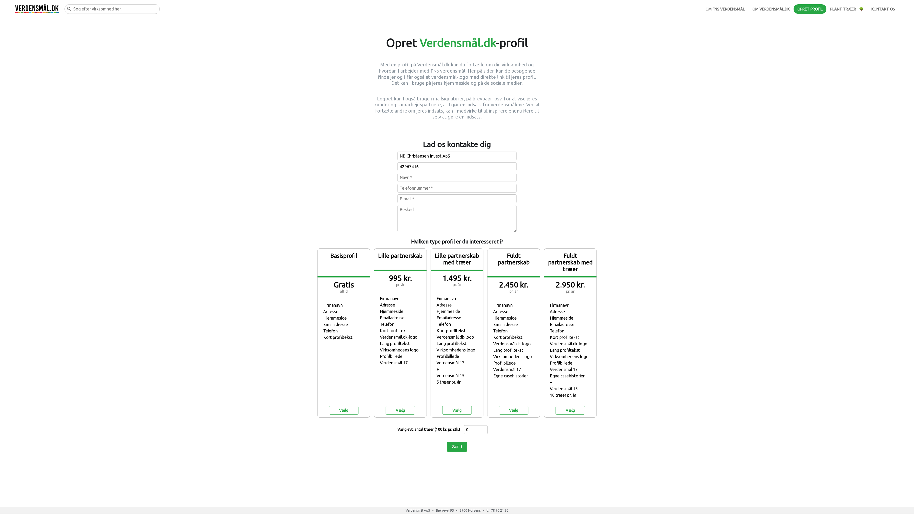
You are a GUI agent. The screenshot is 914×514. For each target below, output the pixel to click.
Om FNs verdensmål (725, 9)
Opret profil (810, 9)
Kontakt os (883, 9)
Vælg (343, 410)
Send (457, 446)
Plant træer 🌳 (847, 9)
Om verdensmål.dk (771, 9)
